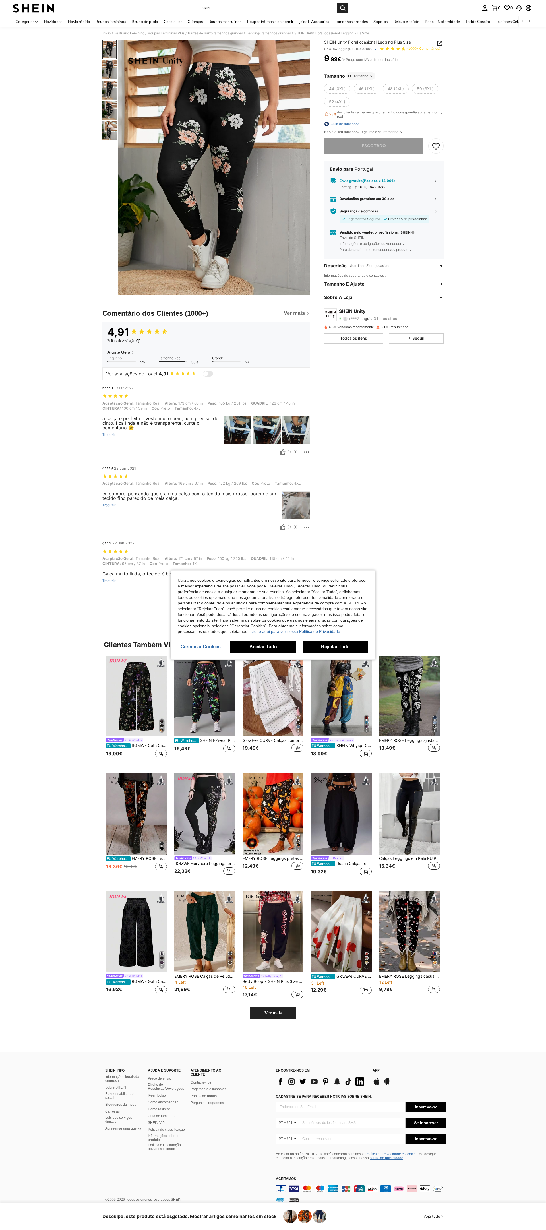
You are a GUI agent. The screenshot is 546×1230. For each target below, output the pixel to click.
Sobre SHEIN (115, 1087)
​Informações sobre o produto (163, 1138)
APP (376, 1070)
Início (106, 33)
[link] (496, 7)
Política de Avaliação (121, 341)
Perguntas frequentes (207, 1103)
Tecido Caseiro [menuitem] (478, 21)
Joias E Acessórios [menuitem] (314, 21)
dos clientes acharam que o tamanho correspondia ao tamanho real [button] (383, 114)
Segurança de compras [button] (359, 211)
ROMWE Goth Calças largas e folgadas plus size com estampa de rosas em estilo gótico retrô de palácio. (137, 981)
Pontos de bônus (204, 1096)
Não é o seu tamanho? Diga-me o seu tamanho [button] (361, 132)
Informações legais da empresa (122, 1079)
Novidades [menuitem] (53, 21)
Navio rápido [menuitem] (79, 21)
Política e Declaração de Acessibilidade (164, 1147)
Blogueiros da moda (120, 1105)
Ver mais (273, 1012)
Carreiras (112, 1111)
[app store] (376, 1084)
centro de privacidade (386, 1158)
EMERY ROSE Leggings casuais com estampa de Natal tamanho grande (409, 976)
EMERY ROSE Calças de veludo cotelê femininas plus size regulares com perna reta (204, 976)
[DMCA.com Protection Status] (294, 1200)
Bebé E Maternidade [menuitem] (442, 21)
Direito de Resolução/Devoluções (166, 1087)
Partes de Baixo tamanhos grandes (215, 33)
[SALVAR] (436, 146)
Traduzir (108, 435)
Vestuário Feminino (129, 33)
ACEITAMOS (286, 1179)
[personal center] (484, 8)
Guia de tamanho (161, 1116)
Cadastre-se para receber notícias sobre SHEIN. (324, 1097)
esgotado (374, 145)
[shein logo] (33, 8)
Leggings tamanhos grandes (268, 33)
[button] (519, 8)
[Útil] (282, 452)
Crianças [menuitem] (195, 21)
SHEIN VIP (156, 1123)
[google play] (387, 1084)
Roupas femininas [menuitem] (111, 21)
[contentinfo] (361, 1188)
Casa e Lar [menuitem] (173, 21)
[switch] (208, 374)
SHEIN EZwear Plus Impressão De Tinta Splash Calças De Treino (205, 740)
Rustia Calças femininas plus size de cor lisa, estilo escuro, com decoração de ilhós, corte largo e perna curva (342, 863)
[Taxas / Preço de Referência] (343, 60)
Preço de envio (159, 1078)
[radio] (337, 89)
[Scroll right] (529, 21)
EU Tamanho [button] (358, 76)
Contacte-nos (201, 1082)
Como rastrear (159, 1109)
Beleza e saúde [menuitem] (406, 21)
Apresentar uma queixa (123, 1128)
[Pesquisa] (342, 8)
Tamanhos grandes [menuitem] (351, 21)
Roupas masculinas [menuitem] (224, 21)
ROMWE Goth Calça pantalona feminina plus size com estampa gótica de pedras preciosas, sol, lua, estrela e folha (137, 745)
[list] (321, 1081)
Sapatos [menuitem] (380, 21)
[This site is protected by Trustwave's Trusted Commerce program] (280, 1200)
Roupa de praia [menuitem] (145, 21)
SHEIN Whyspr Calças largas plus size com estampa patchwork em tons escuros (342, 745)
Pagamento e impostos (208, 1089)
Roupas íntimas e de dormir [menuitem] (270, 21)
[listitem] (136, 710)
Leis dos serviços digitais (118, 1120)
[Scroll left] (523, 21)
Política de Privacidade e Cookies (391, 1154)
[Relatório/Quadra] (306, 452)
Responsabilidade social (119, 1096)
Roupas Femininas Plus (166, 33)
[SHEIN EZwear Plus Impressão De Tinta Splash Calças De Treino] (204, 696)
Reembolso (157, 1095)
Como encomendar (163, 1102)
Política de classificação (166, 1130)
